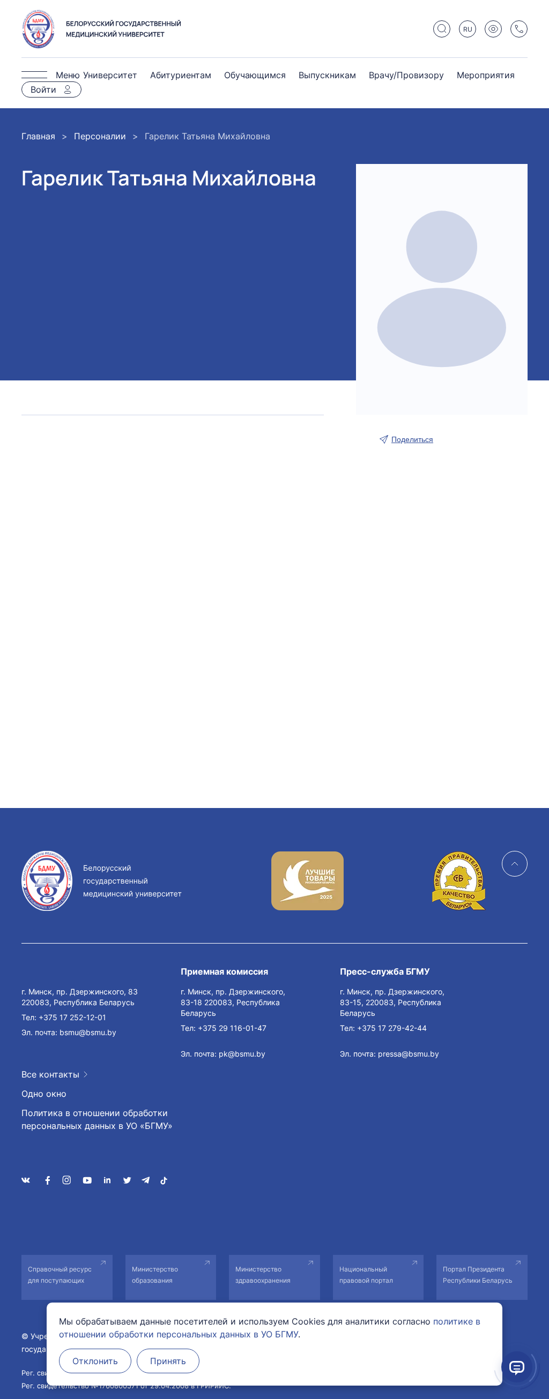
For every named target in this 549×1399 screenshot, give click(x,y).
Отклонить (95, 1361)
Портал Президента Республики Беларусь (478, 1274)
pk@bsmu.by (242, 1053)
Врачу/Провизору (406, 75)
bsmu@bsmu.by (88, 1032)
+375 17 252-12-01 (72, 1017)
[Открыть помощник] (517, 1367)
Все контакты (50, 1074)
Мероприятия (486, 75)
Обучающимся (255, 75)
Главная (38, 136)
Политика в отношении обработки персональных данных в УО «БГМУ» (97, 1119)
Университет (110, 75)
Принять (168, 1361)
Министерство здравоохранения (263, 1274)
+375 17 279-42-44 (392, 1028)
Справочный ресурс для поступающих (60, 1274)
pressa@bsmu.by (408, 1053)
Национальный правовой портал (366, 1274)
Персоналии (100, 136)
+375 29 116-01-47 (232, 1028)
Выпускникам (327, 75)
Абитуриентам (180, 75)
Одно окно (43, 1093)
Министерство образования (155, 1274)
